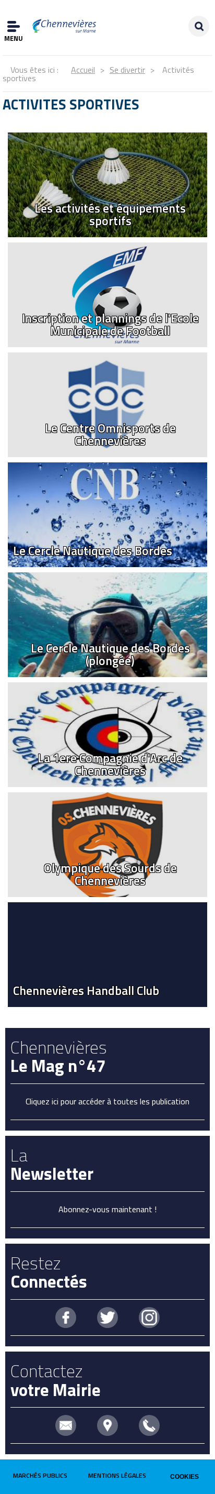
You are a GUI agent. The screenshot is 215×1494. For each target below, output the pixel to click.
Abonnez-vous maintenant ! (107, 1209)
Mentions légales (117, 1475)
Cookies (184, 1476)
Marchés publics (40, 1475)
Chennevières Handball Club (86, 990)
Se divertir (127, 69)
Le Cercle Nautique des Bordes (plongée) (110, 654)
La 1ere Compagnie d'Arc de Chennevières (110, 764)
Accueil (83, 69)
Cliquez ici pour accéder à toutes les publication (107, 1101)
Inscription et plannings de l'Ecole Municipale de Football (110, 324)
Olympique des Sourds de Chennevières (110, 874)
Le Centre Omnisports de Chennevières (110, 434)
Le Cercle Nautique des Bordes (92, 550)
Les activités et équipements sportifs (110, 214)
